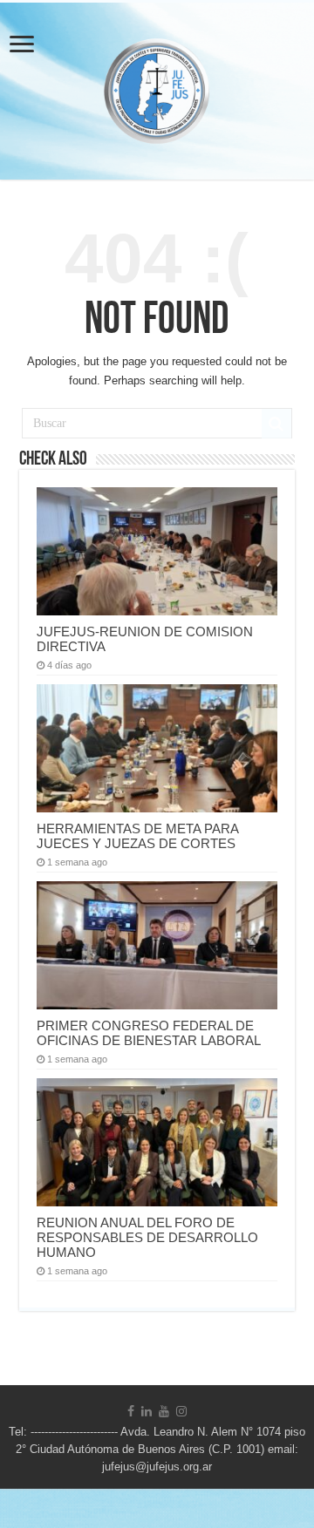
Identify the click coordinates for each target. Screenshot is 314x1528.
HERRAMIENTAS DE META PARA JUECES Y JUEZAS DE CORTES (137, 836)
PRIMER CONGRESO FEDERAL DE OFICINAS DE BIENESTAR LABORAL (149, 1033)
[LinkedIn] (147, 1411)
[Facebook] (131, 1411)
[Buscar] (276, 423)
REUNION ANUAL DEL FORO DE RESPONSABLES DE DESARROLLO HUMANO (147, 1237)
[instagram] (181, 1411)
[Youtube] (164, 1411)
